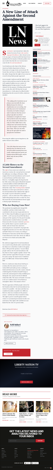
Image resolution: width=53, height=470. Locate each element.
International (29, 457)
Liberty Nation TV (30, 451)
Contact (3, 453)
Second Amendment (16, 63)
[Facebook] (47, 467)
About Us (3, 450)
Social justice (10, 51)
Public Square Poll (43, 453)
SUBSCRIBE (47, 3)
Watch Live (29, 453)
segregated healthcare (13, 55)
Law (15, 457)
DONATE (40, 3)
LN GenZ (28, 456)
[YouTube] (48, 467)
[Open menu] (3, 3)
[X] (45, 467)
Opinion (15, 451)
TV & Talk (16, 454)
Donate (41, 451)
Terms (3, 457)
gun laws (26, 222)
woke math (24, 53)
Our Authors (4, 451)
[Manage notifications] (51, 468)
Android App (42, 456)
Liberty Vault (29, 454)
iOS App (41, 454)
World (15, 453)
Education (16, 456)
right (6, 170)
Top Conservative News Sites (32, 450)
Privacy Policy (4, 456)
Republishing (4, 454)
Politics (15, 450)
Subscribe (40, 440)
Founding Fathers (20, 187)
